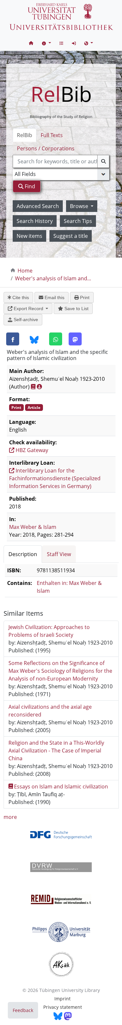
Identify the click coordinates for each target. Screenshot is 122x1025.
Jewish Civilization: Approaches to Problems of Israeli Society (49, 630)
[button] (46, 43)
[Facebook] (12, 338)
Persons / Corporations (46, 148)
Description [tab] (22, 554)
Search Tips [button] (78, 221)
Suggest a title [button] (70, 235)
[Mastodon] (75, 338)
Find (29, 186)
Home (25, 270)
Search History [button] (35, 221)
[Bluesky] (34, 339)
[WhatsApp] (55, 338)
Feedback (23, 1010)
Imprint (62, 999)
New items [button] (29, 235)
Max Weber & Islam (32, 526)
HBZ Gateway (31, 450)
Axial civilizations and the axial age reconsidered (50, 710)
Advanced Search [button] (38, 206)
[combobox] (61, 161)
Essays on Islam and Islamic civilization (61, 786)
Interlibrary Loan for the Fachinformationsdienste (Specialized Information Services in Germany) (55, 478)
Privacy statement (62, 1007)
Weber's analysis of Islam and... (53, 278)
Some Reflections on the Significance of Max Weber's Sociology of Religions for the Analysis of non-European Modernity (60, 670)
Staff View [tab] (59, 554)
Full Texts (52, 135)
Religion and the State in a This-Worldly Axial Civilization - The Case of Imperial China (56, 750)
